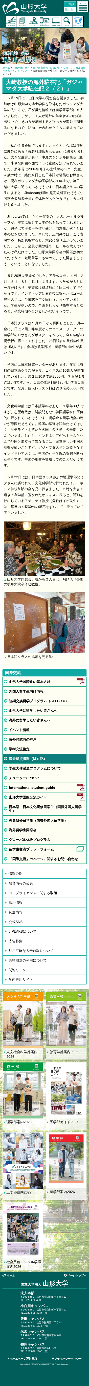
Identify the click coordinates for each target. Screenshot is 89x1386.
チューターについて (24, 778)
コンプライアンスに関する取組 (33, 893)
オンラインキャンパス (55, 21)
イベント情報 (19, 730)
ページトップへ (77, 1275)
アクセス (33, 21)
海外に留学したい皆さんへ (29, 720)
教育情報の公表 (21, 883)
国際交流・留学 (21, 67)
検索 (66, 21)
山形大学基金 (78, 21)
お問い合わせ (44, 21)
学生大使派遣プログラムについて (35, 768)
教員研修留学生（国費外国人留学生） (38, 820)
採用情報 (15, 903)
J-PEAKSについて (23, 931)
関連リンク (17, 970)
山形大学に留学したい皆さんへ (33, 710)
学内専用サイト (21, 980)
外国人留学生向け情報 (26, 691)
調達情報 (15, 912)
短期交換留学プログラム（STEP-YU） (39, 701)
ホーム (6, 67)
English (70, 9)
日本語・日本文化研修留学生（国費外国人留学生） (45, 809)
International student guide (32, 787)
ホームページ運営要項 (23, 1358)
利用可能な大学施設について (31, 951)
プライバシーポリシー (68, 1358)
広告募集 (15, 941)
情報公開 (15, 874)
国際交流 (13, 673)
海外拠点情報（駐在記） (46, 67)
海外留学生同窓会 (23, 830)
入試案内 (11, 21)
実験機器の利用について (28, 960)
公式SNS (15, 922)
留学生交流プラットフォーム (31, 849)
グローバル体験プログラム (29, 840)
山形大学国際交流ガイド (28, 797)
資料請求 (22, 21)
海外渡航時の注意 (23, 739)
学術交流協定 (19, 749)
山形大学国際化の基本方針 (29, 682)
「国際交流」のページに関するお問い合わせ (43, 859)
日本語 (70, 4)
